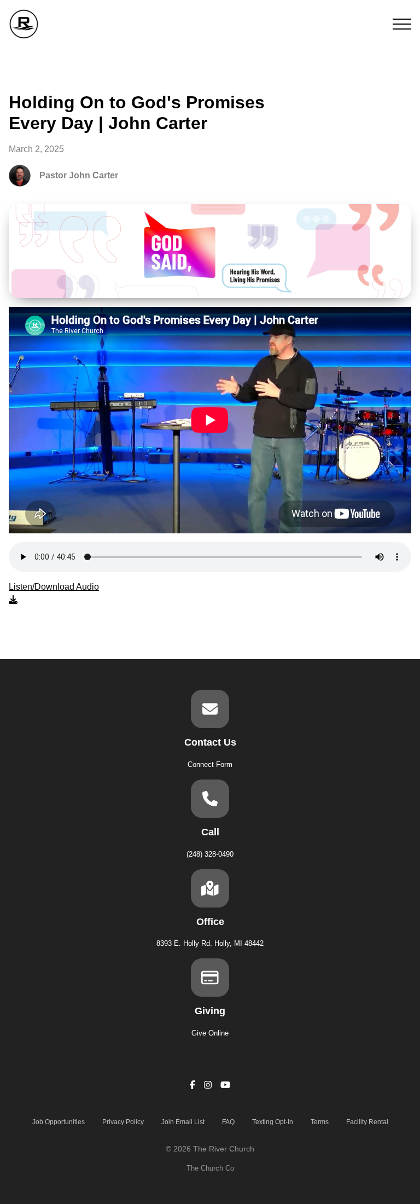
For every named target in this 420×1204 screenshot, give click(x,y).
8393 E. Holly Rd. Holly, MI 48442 (210, 943)
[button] (402, 24)
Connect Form (210, 764)
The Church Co (210, 1168)
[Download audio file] (54, 593)
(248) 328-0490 (210, 854)
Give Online (210, 1033)
